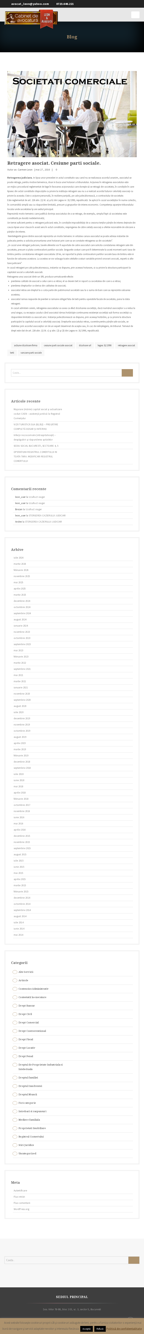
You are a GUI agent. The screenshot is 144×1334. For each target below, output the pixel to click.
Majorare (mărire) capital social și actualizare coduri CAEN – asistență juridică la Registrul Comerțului (38, 414)
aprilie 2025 (20, 588)
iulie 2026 (18, 557)
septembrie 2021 (22, 669)
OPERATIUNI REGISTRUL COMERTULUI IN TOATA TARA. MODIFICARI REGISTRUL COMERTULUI (35, 456)
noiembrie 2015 (22, 842)
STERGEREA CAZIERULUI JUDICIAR (47, 515)
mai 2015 (18, 873)
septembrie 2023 (22, 644)
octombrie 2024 (22, 607)
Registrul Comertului (31, 1136)
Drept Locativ (27, 1047)
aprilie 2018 (20, 792)
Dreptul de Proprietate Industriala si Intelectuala (41, 1067)
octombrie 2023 (22, 638)
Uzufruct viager (37, 497)
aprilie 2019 (20, 743)
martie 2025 (20, 594)
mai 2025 (18, 582)
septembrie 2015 (22, 848)
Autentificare (20, 1190)
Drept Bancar (27, 1005)
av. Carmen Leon (23, 169)
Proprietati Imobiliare (32, 1128)
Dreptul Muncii (28, 1094)
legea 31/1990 (104, 345)
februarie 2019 (21, 755)
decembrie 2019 (22, 718)
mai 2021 (18, 675)
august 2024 (20, 619)
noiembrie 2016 (22, 811)
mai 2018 (18, 786)
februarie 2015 (21, 891)
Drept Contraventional (32, 1031)
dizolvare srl (85, 345)
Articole (23, 980)
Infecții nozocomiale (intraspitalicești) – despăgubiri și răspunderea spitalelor (35, 437)
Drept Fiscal (26, 1039)
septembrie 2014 (22, 910)
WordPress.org (21, 1209)
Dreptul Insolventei (30, 1086)
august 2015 (20, 854)
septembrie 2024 (22, 613)
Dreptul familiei (28, 1077)
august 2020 (20, 706)
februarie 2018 (21, 798)
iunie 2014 (19, 928)
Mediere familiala (29, 1119)
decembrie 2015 (22, 835)
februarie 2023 (21, 656)
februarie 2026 (21, 570)
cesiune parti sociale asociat (58, 345)
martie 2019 (20, 749)
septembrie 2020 (22, 699)
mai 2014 (18, 934)
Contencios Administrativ (34, 988)
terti (12, 352)
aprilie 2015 (20, 879)
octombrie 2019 (22, 730)
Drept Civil (25, 1014)
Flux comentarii (22, 1203)
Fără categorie (27, 1102)
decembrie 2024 (22, 601)
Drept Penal (26, 1056)
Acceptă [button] (86, 1328)
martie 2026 (20, 563)
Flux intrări (19, 1196)
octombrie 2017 (22, 805)
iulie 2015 (18, 860)
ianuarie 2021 (21, 687)
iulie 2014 (18, 922)
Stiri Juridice (26, 1145)
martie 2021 (20, 681)
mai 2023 (18, 650)
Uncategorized (27, 1153)
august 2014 (20, 916)
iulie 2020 (18, 712)
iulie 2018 (18, 774)
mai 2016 (18, 823)
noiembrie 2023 (22, 631)
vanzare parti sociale (31, 352)
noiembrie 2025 (22, 576)
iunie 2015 (19, 866)
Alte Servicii (26, 972)
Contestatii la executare (32, 997)
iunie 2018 (19, 780)
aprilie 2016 (20, 829)
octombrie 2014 (22, 904)
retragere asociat (126, 345)
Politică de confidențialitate (124, 1328)
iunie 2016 (19, 817)
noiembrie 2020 (22, 693)
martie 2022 (20, 662)
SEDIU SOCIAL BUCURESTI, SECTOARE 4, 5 (36, 445)
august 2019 (20, 737)
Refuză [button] (100, 1328)
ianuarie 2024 (21, 625)
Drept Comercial (29, 1022)
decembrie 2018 (22, 761)
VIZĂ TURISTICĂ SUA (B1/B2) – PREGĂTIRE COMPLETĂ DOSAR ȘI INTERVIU (36, 427)
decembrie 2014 (22, 897)
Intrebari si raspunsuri (32, 1111)
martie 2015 (20, 885)
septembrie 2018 (22, 767)
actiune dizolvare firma (25, 345)
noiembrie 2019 (22, 724)
